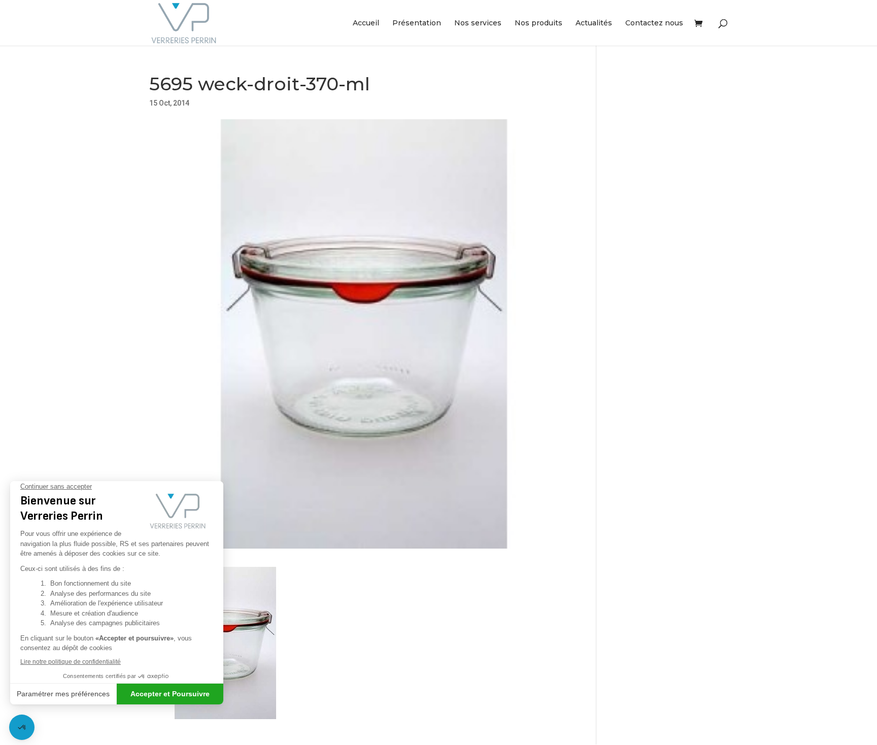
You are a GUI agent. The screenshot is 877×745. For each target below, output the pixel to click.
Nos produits (538, 23)
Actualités (594, 23)
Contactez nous (654, 23)
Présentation (416, 23)
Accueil (366, 23)
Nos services (477, 23)
